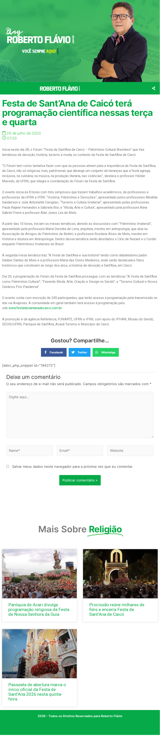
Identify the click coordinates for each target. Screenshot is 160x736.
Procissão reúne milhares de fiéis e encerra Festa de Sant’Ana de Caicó (116, 609)
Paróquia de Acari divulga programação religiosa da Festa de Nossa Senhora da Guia (38, 609)
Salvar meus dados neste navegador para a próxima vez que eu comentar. (72, 466)
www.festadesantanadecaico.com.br (35, 308)
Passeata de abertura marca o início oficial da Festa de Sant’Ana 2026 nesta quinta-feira (37, 692)
